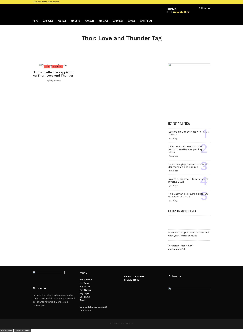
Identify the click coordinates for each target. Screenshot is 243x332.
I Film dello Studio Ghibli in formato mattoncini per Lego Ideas (186, 149)
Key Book (84, 283)
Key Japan (85, 293)
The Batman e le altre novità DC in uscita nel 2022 (188, 195)
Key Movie (85, 286)
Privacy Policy (7, 330)
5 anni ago (173, 138)
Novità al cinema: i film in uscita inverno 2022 (188, 180)
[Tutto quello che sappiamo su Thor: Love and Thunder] (53, 65)
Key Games (85, 290)
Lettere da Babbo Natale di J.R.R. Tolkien (188, 133)
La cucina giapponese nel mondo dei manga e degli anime (188, 165)
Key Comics (86, 279)
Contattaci (85, 310)
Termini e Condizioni (23, 330)
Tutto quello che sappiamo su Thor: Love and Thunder (53, 73)
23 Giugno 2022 (54, 80)
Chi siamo (85, 296)
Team (82, 300)
